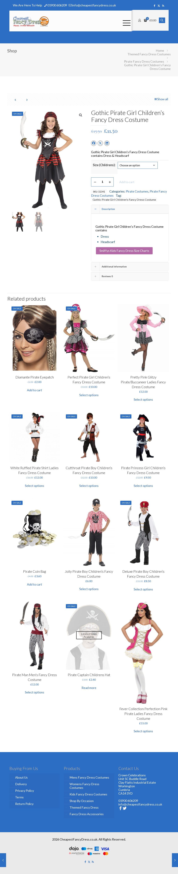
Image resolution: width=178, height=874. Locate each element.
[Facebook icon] (154, 5)
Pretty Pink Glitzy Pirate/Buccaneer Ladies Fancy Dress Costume (143, 382)
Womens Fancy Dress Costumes (84, 786)
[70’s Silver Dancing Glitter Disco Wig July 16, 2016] (3, 860)
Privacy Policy (24, 790)
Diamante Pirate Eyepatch (34, 377)
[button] (80, 115)
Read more (89, 688)
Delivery (21, 784)
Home (160, 50)
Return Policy (24, 804)
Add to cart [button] (34, 390)
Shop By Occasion (82, 801)
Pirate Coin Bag (34, 571)
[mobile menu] (126, 21)
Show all (162, 99)
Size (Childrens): (104, 165)
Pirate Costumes (137, 191)
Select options (89, 395)
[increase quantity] (110, 182)
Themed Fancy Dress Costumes (149, 54)
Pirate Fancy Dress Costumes (144, 61)
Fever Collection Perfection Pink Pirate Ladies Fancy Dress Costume (143, 713)
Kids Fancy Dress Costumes (88, 794)
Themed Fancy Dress (84, 807)
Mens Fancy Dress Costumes (89, 777)
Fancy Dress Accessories (87, 814)
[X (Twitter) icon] (158, 5)
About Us (21, 777)
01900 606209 (57, 5)
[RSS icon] (163, 5)
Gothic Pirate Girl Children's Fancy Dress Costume (124, 199)
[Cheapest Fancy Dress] (31, 21)
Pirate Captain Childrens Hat (89, 675)
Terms (19, 797)
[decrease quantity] (95, 182)
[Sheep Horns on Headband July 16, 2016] (175, 860)
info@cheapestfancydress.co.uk (94, 5)
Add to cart (126, 182)
